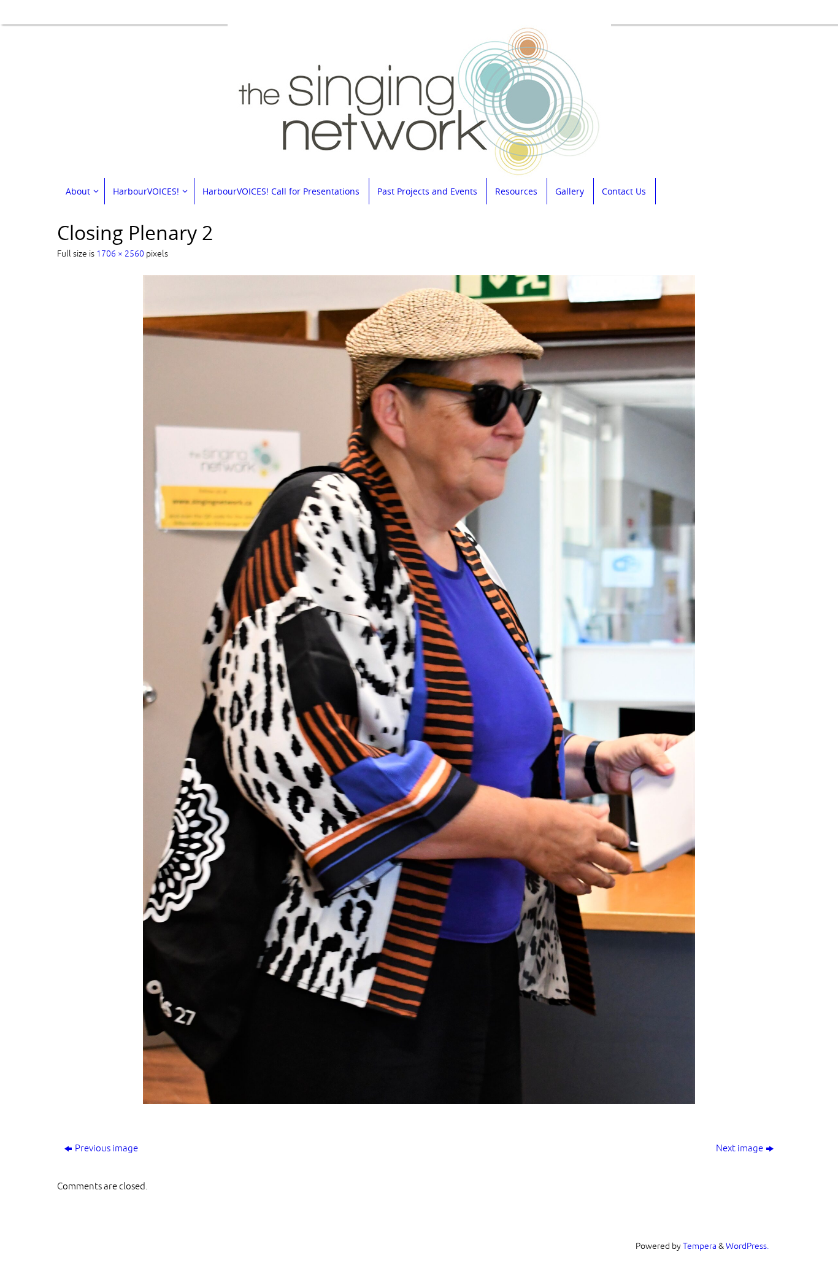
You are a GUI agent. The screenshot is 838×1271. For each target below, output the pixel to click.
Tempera (700, 1246)
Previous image (106, 1148)
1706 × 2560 (120, 254)
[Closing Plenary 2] (419, 689)
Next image (739, 1148)
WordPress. (747, 1246)
